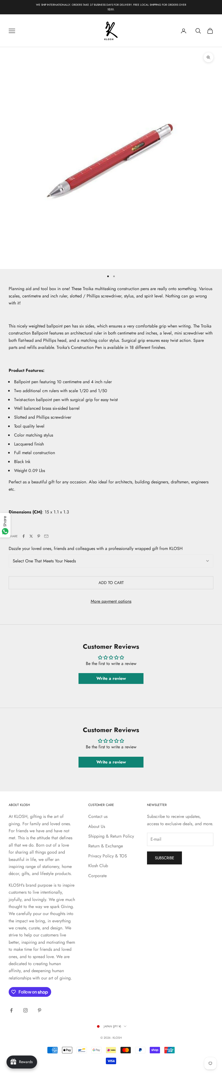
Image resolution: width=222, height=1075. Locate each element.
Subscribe (164, 858)
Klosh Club (98, 866)
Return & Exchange (105, 846)
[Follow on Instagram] (25, 1010)
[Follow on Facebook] (11, 1010)
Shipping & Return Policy (111, 836)
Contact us (97, 816)
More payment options (111, 601)
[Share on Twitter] (31, 536)
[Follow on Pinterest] (39, 1010)
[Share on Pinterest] (39, 536)
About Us (96, 826)
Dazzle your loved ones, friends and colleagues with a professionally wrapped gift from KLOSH (95, 548)
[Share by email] (46, 536)
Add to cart (111, 583)
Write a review (111, 678)
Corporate (97, 876)
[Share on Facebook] (23, 536)
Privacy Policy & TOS (107, 856)
